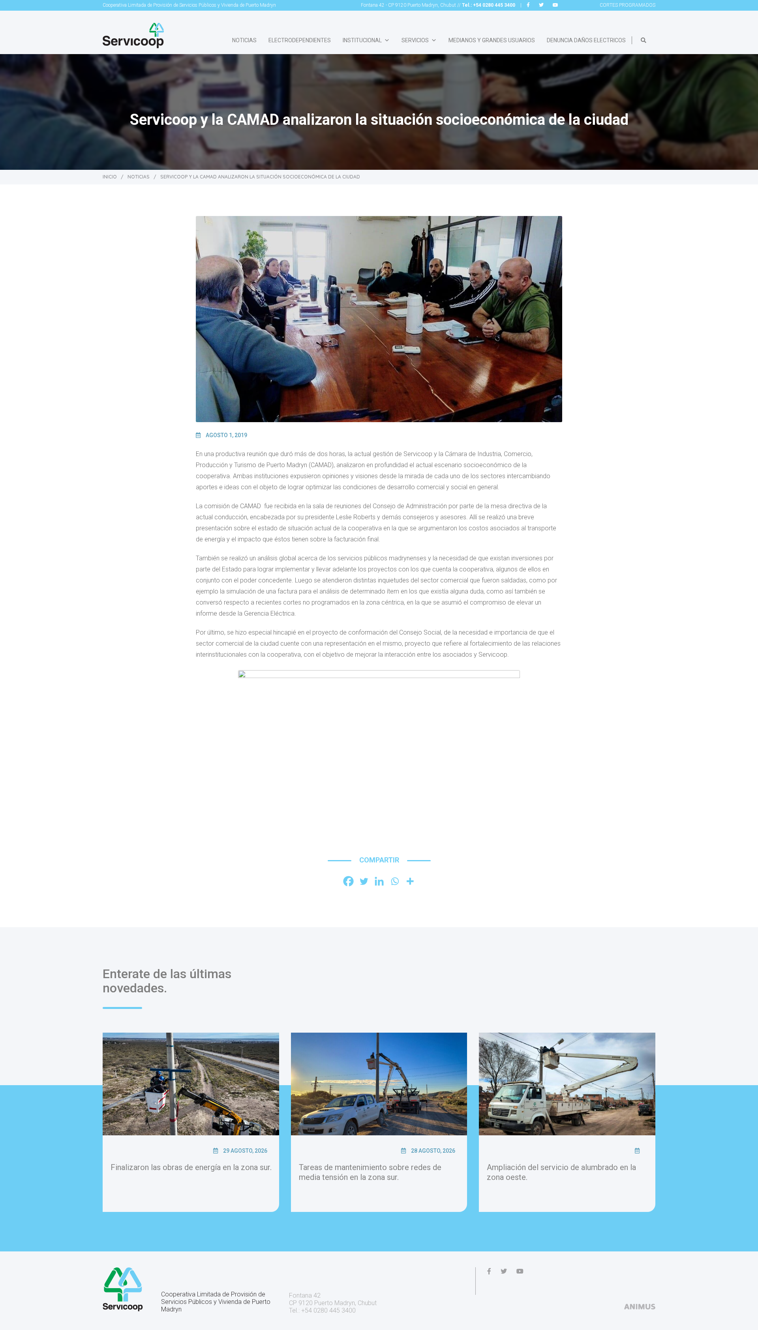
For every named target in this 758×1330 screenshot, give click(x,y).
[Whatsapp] (395, 881)
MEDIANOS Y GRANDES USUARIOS (491, 40)
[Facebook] (348, 881)
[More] (410, 881)
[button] (643, 40)
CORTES (627, 5)
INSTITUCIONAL (362, 40)
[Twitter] (364, 881)
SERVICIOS (415, 40)
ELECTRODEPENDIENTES (299, 40)
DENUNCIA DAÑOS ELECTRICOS (586, 40)
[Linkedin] (379, 881)
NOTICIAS (244, 40)
